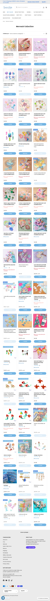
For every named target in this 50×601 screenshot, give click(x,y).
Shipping (5, 550)
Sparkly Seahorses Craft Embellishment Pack (9, 144)
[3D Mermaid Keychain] (25, 135)
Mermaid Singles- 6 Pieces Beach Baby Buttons (38, 362)
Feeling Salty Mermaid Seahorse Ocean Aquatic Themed (40, 298)
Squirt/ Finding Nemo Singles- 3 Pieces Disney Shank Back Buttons (9, 394)
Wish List (5, 544)
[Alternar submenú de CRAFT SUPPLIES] (42, 15)
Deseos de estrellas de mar (39, 424)
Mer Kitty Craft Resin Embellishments (9, 234)
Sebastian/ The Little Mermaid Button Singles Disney (39, 394)
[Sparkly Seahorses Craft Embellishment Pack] (10, 135)
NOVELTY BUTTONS (19, 12)
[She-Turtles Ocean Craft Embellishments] (25, 287)
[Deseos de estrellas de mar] (40, 415)
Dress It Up (7, 595)
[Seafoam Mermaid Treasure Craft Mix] (10, 105)
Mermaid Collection (9, 21)
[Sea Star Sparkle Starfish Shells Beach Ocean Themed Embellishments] (10, 321)
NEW (4, 12)
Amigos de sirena (38, 455)
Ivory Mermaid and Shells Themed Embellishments (40, 265)
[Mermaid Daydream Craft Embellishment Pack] (40, 135)
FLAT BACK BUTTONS (38, 12)
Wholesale (5, 553)
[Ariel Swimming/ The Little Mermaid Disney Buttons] (25, 384)
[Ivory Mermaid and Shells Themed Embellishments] (40, 256)
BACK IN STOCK (6, 18)
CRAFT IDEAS (28, 15)
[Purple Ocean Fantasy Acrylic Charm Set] (10, 75)
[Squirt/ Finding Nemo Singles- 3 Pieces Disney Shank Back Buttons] (10, 384)
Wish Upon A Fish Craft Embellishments (24, 114)
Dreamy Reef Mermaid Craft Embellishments (24, 173)
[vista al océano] (10, 446)
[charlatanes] (10, 352)
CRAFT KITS (19, 15)
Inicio (4, 21)
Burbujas (6, 485)
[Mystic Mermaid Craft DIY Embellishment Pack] (40, 224)
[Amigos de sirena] (40, 446)
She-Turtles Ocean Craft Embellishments (25, 297)
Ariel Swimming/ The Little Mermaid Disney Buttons (24, 394)
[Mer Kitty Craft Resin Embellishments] (10, 224)
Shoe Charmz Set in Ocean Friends (23, 265)
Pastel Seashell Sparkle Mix (24, 84)
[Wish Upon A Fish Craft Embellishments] (25, 105)
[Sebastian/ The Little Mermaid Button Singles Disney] (40, 384)
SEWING (29, 12)
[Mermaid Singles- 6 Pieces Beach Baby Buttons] (40, 352)
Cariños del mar (23, 361)
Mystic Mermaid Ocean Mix (39, 84)
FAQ (4, 542)
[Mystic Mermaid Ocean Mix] (40, 75)
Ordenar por (6, 33)
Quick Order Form (7, 546)
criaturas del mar (23, 514)
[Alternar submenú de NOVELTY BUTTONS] (24, 12)
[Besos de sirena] (25, 446)
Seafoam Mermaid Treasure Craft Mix (8, 114)
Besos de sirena (23, 455)
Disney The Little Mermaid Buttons (25, 424)
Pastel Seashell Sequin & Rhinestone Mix (25, 54)
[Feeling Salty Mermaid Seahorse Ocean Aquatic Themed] (40, 287)
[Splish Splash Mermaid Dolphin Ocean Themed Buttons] (10, 505)
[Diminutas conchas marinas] (40, 476)
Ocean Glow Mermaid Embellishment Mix (39, 54)
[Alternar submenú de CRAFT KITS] (22, 15)
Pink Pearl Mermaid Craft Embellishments (40, 203)
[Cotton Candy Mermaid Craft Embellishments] (25, 194)
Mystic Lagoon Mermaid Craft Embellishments (9, 203)
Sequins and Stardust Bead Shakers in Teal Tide (39, 331)
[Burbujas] (10, 476)
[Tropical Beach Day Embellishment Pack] (10, 45)
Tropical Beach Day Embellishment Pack (8, 54)
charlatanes (7, 361)
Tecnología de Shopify (14, 595)
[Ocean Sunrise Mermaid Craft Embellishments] (40, 164)
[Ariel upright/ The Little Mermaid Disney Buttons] (10, 415)
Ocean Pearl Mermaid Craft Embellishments (9, 173)
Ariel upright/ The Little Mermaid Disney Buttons (9, 424)
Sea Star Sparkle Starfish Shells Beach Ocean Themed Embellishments (10, 331)
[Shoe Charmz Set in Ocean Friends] (25, 256)
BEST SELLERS (10, 12)
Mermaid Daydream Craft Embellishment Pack (39, 145)
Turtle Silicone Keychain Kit (9, 297)
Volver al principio (24, 532)
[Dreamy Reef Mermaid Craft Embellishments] (25, 164)
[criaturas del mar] (25, 505)
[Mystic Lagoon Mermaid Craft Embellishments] (10, 194)
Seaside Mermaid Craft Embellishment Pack (39, 114)
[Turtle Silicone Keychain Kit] (10, 287)
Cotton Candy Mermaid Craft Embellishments (24, 203)
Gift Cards (5, 559)
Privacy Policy (6, 563)
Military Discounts (7, 555)
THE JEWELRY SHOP (16, 18)
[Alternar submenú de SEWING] (31, 12)
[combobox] (27, 7)
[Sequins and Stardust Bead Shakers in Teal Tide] (40, 321)
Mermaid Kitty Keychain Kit (9, 265)
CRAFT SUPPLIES (37, 15)
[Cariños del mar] (25, 352)
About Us (5, 539)
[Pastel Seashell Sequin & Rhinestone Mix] (25, 45)
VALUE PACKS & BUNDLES (9, 15)
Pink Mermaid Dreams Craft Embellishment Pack (24, 235)
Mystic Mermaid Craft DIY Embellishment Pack (40, 234)
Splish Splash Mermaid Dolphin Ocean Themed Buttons (9, 516)
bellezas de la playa (39, 514)
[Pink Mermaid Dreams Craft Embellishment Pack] (25, 224)
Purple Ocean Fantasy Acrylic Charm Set (9, 84)
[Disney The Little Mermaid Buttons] (25, 415)
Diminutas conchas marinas (38, 486)
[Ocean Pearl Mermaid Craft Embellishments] (10, 164)
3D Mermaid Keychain (24, 144)
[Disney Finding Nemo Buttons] (25, 476)
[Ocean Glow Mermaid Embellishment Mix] (40, 45)
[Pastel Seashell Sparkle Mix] (25, 75)
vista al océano (7, 455)
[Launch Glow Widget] (3, 598)
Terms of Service (7, 561)
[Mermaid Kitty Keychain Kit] (10, 256)
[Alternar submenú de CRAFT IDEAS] (31, 15)
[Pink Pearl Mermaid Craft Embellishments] (40, 194)
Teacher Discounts (7, 557)
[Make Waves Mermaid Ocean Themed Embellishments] (25, 321)
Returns (5, 548)
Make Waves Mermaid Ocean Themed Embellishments (24, 331)
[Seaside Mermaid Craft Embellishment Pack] (40, 105)
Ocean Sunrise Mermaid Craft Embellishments (40, 173)
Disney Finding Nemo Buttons (24, 486)
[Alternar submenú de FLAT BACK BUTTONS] (44, 12)
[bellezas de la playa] (40, 505)
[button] (46, 7)
